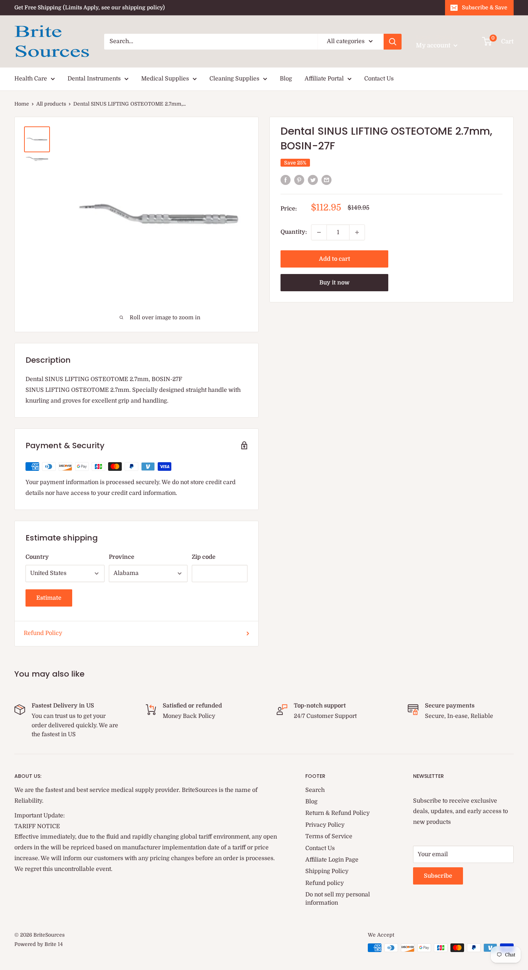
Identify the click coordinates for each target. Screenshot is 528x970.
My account (434, 45)
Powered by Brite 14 (38, 944)
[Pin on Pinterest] (299, 180)
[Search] (393, 42)
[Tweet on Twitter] (313, 180)
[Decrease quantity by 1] (318, 232)
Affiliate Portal (324, 78)
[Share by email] (326, 180)
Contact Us (379, 78)
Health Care (30, 78)
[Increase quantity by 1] (357, 232)
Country (37, 557)
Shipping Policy (326, 871)
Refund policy (324, 883)
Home (21, 104)
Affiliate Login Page (331, 860)
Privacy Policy (324, 825)
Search (315, 790)
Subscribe (438, 876)
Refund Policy (43, 633)
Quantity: (294, 232)
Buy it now (334, 282)
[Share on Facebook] (286, 180)
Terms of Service (328, 836)
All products (51, 104)
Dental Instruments (94, 78)
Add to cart (334, 259)
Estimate (48, 598)
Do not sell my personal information (337, 898)
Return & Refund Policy (337, 813)
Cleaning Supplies (234, 78)
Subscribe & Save (484, 7)
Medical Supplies (165, 78)
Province (121, 557)
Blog (286, 78)
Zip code (204, 557)
